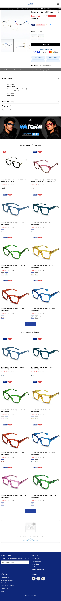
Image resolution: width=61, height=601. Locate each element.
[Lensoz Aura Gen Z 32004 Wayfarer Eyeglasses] (45, 292)
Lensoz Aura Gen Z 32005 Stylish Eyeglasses (12, 224)
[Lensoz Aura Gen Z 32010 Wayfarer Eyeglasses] (15, 249)
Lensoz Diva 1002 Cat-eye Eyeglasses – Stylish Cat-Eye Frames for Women (44, 181)
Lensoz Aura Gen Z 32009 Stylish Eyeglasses (42, 267)
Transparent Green (6, 274)
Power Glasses (35, 564)
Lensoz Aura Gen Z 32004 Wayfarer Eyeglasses (43, 310)
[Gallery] (15, 31)
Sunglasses (34, 567)
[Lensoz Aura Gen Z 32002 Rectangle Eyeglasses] (45, 479)
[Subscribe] (27, 562)
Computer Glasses (36, 561)
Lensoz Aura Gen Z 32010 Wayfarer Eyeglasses (13, 267)
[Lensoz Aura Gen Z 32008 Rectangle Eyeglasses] (15, 479)
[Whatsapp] (43, 578)
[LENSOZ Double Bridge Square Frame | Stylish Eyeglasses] (15, 164)
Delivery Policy (5, 588)
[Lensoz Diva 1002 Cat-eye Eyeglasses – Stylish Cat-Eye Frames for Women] (45, 164)
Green (32, 504)
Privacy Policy (5, 577)
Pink (2, 504)
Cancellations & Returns (7, 586)
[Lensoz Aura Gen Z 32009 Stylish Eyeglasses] (45, 249)
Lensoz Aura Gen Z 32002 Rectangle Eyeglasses (43, 497)
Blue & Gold (34, 37)
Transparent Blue (32, 317)
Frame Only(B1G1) (36, 559)
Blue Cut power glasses (38, 569)
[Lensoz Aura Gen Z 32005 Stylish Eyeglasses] (15, 206)
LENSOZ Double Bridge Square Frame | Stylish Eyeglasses (14, 181)
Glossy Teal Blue (2, 231)
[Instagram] (38, 578)
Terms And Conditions (7, 580)
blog (2, 591)
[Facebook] (34, 578)
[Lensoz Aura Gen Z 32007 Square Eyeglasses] (15, 292)
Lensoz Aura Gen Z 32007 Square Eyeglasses (12, 310)
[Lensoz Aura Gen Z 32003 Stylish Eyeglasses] (45, 206)
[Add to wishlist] (58, 12)
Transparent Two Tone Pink (32, 188)
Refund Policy (5, 583)
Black (3, 188)
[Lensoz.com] (31, 4)
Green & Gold (41, 37)
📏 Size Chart (49, 25)
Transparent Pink (2, 274)
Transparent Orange (32, 274)
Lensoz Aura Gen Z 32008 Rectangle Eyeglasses (13, 497)
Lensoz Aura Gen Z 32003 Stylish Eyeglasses (42, 224)
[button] (58, 4)
